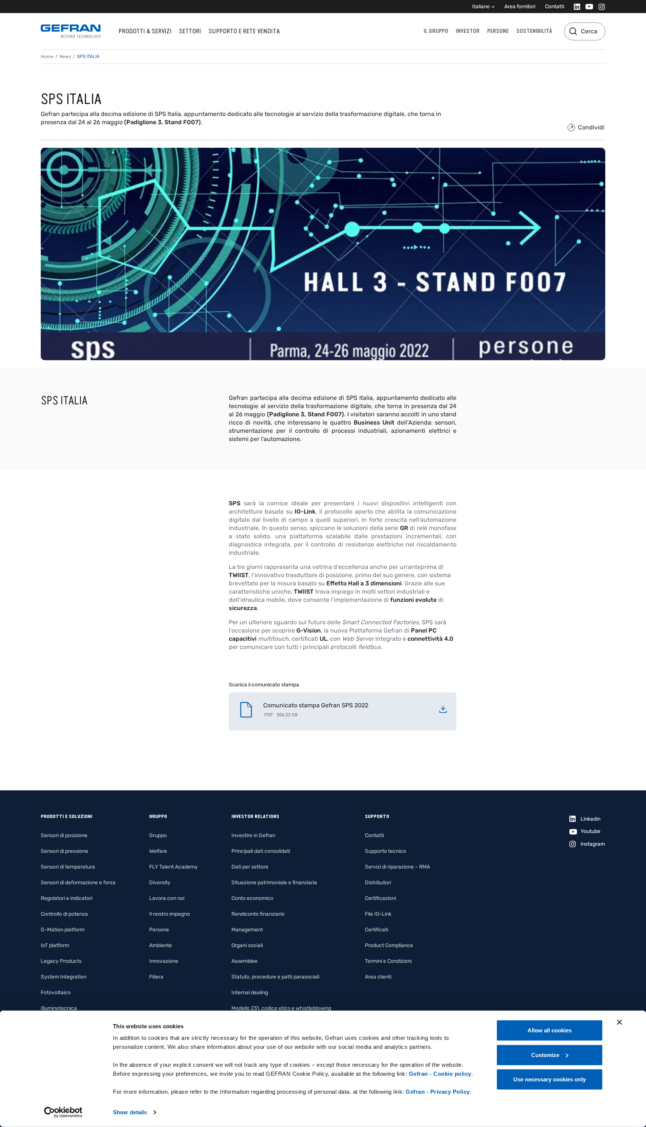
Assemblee (244, 961)
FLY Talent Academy (173, 867)
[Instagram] (599, 6)
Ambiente (160, 945)
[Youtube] (587, 6)
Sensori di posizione (64, 835)
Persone (498, 31)
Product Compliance (389, 945)
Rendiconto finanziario (257, 914)
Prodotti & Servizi (145, 31)
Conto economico (252, 898)
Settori (190, 31)
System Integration (63, 977)
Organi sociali (247, 945)
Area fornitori (519, 6)
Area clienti (378, 977)
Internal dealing (249, 992)
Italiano (481, 6)
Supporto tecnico (385, 851)
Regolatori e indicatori (66, 898)
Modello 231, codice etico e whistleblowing (281, 1008)
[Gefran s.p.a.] (71, 31)
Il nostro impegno (169, 914)
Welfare (158, 851)
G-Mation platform (62, 930)
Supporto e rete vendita (244, 31)
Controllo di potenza (64, 914)
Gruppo (158, 835)
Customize (545, 1054)
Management (247, 930)
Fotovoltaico (56, 992)
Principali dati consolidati (260, 851)
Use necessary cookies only (549, 1079)
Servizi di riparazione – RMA (397, 867)
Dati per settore (249, 867)
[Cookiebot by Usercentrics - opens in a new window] (63, 1112)
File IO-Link (378, 914)
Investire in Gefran (253, 835)
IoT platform (55, 945)
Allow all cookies (549, 1030)
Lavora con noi (166, 898)
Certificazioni (380, 898)
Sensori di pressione (64, 851)
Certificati (376, 930)
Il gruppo (436, 31)
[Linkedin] (575, 6)
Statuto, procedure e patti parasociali (275, 977)
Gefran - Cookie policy (440, 1074)
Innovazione (163, 961)
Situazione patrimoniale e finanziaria (274, 882)
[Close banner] (619, 1022)
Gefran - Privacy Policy (438, 1091)
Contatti (554, 6)
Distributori (378, 882)
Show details (130, 1112)
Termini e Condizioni (388, 961)
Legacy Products (61, 961)
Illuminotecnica (59, 1008)
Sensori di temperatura (68, 867)
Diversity (159, 882)
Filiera (156, 977)
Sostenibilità (534, 31)
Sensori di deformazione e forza (78, 882)
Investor (468, 31)
